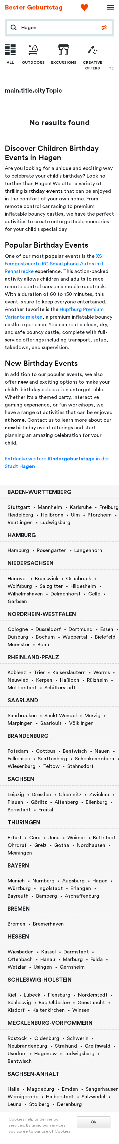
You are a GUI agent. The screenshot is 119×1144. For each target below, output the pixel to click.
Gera (35, 837)
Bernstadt (19, 809)
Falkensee (19, 758)
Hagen (100, 880)
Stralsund (66, 1046)
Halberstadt (60, 1096)
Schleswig (19, 1002)
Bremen (16, 923)
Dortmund (81, 629)
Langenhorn (88, 550)
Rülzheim (97, 680)
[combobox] (58, 28)
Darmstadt (76, 951)
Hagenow (45, 1053)
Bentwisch (75, 751)
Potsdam (18, 751)
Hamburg (18, 550)
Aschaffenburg (82, 896)
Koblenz (17, 672)
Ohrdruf (17, 845)
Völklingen (81, 723)
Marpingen (20, 723)
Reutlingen (20, 522)
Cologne (18, 629)
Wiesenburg (22, 766)
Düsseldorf (48, 629)
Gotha (61, 845)
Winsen (80, 1010)
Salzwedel (93, 1096)
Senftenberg (52, 758)
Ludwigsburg (55, 522)
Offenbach (20, 959)
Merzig (92, 715)
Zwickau (99, 794)
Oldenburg (46, 1038)
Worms (101, 672)
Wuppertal (75, 637)
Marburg (73, 959)
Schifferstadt (60, 687)
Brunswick (46, 578)
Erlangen (80, 888)
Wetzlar (17, 967)
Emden (70, 1089)
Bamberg (46, 896)
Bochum (45, 637)
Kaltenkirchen (48, 1010)
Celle (94, 593)
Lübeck (32, 995)
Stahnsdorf (80, 766)
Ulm (75, 514)
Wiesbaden (21, 951)
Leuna (15, 1104)
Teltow (51, 766)
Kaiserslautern (69, 672)
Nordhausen (91, 845)
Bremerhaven (48, 923)
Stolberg (39, 1104)
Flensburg (59, 995)
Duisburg (18, 637)
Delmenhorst (65, 593)
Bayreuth (18, 896)
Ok (93, 1122)
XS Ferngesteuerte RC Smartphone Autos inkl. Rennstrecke (54, 264)
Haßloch (69, 680)
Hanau (47, 959)
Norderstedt (93, 995)
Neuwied (18, 680)
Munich (16, 880)
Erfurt (15, 837)
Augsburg (73, 880)
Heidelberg (20, 514)
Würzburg (19, 888)
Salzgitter (51, 586)
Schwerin (78, 1038)
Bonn (43, 644)
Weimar (76, 837)
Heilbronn (52, 514)
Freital (45, 809)
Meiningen (20, 852)
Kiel (12, 995)
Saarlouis (51, 723)
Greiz (40, 845)
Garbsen (17, 601)
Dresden (41, 794)
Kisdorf (16, 1010)
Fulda (96, 959)
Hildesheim (83, 586)
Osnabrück (78, 578)
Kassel (48, 951)
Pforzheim (100, 514)
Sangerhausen (102, 1089)
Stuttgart (19, 507)
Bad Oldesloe (54, 1002)
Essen (106, 629)
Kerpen (44, 680)
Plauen (15, 802)
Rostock (17, 1038)
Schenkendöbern (94, 758)
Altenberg (66, 802)
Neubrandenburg (27, 1046)
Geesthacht (91, 1002)
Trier (39, 672)
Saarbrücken (22, 715)
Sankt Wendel (60, 715)
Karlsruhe (81, 507)
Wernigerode (23, 1096)
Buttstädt (104, 837)
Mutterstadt (22, 687)
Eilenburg (97, 802)
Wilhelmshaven (25, 593)
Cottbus (45, 751)
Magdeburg (40, 1089)
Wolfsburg (20, 586)
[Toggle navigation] (108, 7)
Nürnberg (43, 880)
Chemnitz (70, 794)
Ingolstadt (50, 888)
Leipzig (16, 794)
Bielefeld (105, 637)
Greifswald (97, 1046)
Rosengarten (52, 550)
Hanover (17, 578)
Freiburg (109, 507)
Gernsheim (72, 967)
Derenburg (69, 1104)
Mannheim (50, 507)
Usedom (17, 1053)
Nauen (102, 751)
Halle (13, 1089)
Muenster (19, 644)
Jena (54, 837)
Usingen (43, 967)
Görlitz (39, 802)
